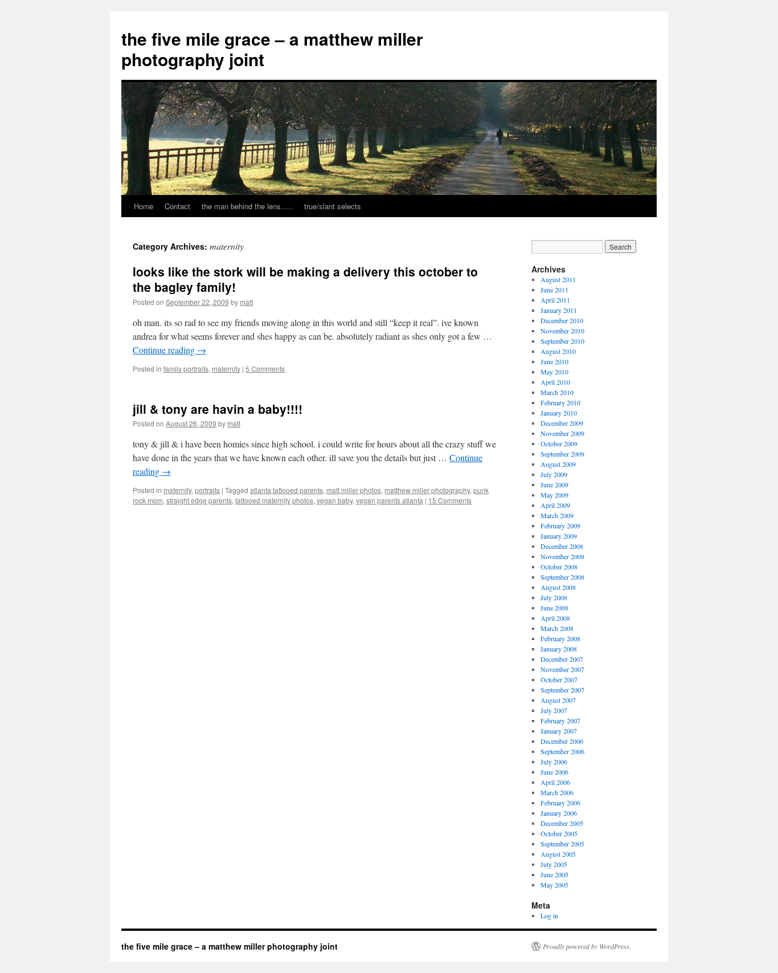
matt (246, 302)
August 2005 (558, 853)
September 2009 (562, 453)
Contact (177, 206)
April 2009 (555, 505)
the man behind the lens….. (247, 206)
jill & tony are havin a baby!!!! (217, 408)
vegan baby (335, 500)
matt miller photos (353, 490)
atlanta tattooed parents (286, 490)
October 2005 (559, 833)
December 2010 (561, 320)
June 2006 (554, 771)
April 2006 (555, 782)
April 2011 (555, 299)
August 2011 (558, 279)
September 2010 (562, 340)
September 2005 (562, 843)
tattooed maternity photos (274, 500)
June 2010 (554, 361)
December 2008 (561, 546)
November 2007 (562, 669)
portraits (207, 490)
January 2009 (558, 535)
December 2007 (561, 658)
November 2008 (562, 556)
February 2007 (560, 720)
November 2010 (562, 330)
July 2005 (553, 864)
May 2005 (554, 884)
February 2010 (560, 402)
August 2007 (558, 700)
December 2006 (561, 741)
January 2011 (558, 310)
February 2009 (560, 525)
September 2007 (562, 689)
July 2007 (553, 710)
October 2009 (559, 443)
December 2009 (561, 423)
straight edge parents (199, 500)
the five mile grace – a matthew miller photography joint (272, 48)
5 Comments (265, 368)
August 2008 (558, 587)
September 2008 (562, 576)
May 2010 (554, 371)
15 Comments (450, 500)
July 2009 (553, 474)
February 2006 (560, 802)
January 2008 (558, 648)
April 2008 (555, 617)
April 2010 (555, 381)
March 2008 (557, 628)
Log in (549, 915)
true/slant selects (332, 206)
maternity (226, 368)
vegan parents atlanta (389, 500)
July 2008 (553, 597)
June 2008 (554, 607)
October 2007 (559, 679)
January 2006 (558, 812)
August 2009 (558, 464)
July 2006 (553, 761)
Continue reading (169, 350)
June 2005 (554, 874)
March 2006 (557, 792)
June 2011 (554, 289)
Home (143, 206)
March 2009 (557, 515)
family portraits (185, 368)
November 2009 (562, 433)
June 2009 (554, 484)
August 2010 (558, 351)
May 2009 (554, 494)
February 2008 (560, 638)
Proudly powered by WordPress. (587, 946)
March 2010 (557, 392)
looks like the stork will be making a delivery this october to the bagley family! (305, 279)
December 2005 (561, 823)
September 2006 (562, 751)
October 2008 (559, 566)
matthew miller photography (427, 490)
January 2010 (558, 412)
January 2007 (558, 730)
